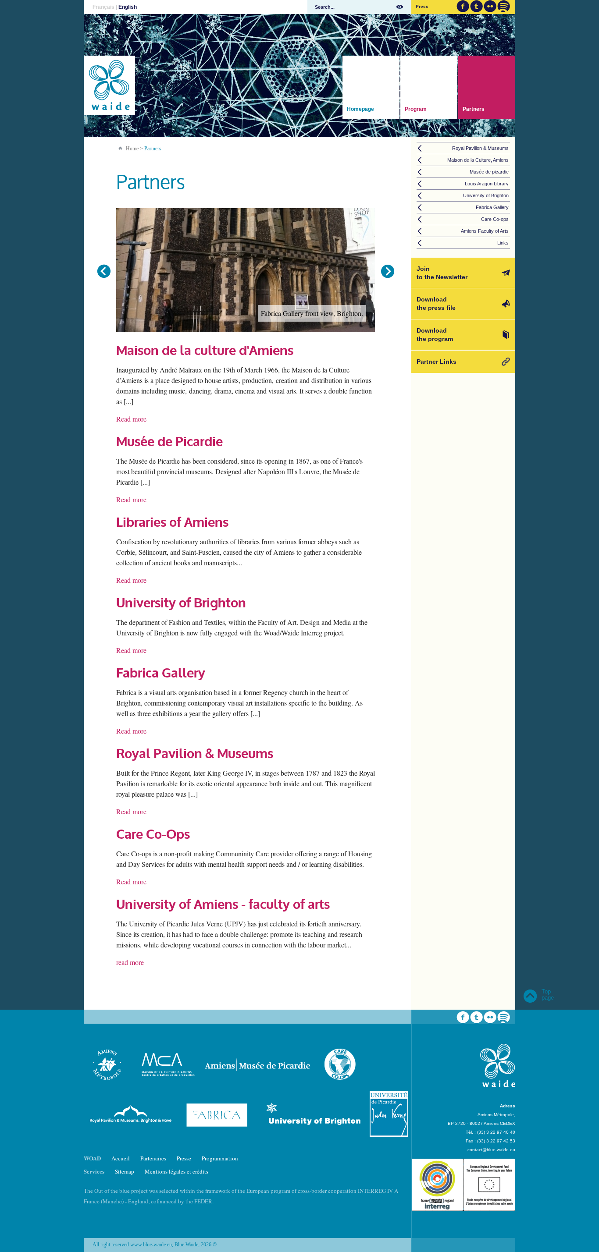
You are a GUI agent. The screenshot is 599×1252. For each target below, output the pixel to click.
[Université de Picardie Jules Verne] (389, 1135)
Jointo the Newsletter (442, 272)
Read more (131, 418)
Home (132, 148)
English (127, 7)
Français (103, 7)
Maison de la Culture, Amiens (478, 160)
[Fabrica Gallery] (219, 1135)
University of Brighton (181, 603)
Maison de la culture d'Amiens (204, 350)
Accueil (120, 1158)
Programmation (220, 1158)
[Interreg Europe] (463, 1220)
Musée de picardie (489, 171)
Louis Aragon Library (487, 183)
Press (422, 6)
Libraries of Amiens (172, 522)
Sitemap (124, 1171)
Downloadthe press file (436, 303)
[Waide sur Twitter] (476, 6)
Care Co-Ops (153, 834)
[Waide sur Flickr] (490, 6)
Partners (474, 109)
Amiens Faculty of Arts (485, 231)
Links (503, 242)
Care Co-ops (495, 219)
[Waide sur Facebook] (462, 6)
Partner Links (436, 361)
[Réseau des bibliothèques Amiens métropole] (108, 1085)
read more (130, 962)
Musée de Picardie (169, 441)
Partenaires (153, 1158)
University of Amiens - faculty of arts (223, 904)
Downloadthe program (435, 334)
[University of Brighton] (315, 1135)
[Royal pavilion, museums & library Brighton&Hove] (131, 1135)
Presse (184, 1158)
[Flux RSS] (503, 6)
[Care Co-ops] (341, 1085)
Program (416, 109)
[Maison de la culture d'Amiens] (166, 1085)
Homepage (360, 109)
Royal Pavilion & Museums (194, 753)
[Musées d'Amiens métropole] (259, 1085)
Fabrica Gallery (160, 673)
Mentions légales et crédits (176, 1171)
